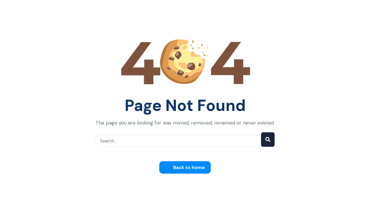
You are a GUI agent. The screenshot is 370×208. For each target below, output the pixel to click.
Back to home (188, 167)
